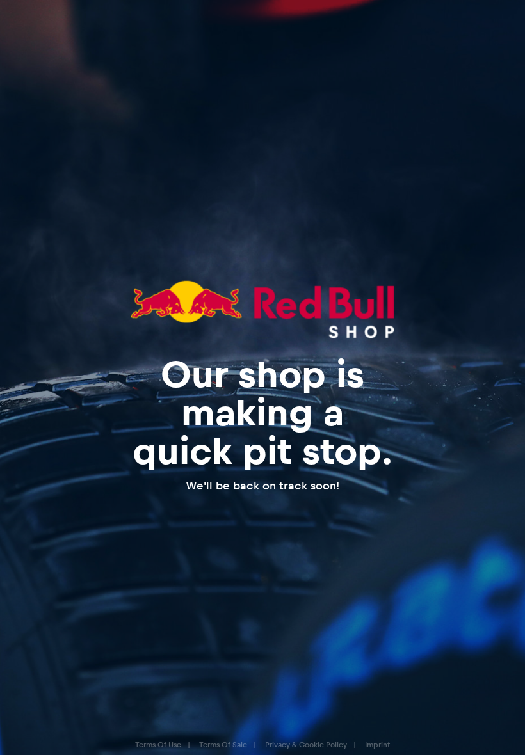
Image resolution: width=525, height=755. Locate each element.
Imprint (377, 744)
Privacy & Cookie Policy (306, 744)
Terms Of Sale (223, 744)
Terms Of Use (158, 744)
